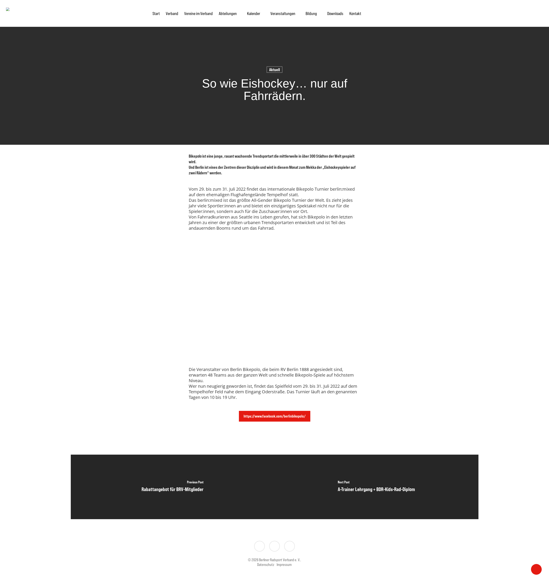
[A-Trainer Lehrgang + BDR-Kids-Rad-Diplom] (376, 487)
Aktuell (274, 69)
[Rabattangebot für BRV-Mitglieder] (173, 487)
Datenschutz (265, 564)
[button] (274, 416)
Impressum (284, 564)
